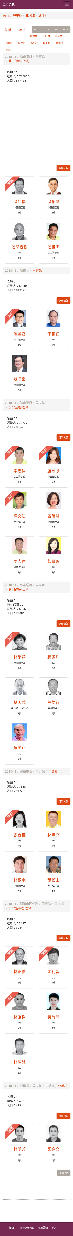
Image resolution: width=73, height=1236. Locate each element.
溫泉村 (9, 43)
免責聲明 (43, 1227)
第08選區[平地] (19, 61)
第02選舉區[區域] (20, 908)
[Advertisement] (36, 124)
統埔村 (43, 15)
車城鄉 (30, 15)
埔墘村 (46, 43)
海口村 (46, 36)
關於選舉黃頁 (27, 1227)
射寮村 (59, 43)
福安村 (21, 29)
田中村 (33, 36)
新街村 (34, 43)
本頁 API (64, 1172)
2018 (6, 15)
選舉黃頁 (9, 4)
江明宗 (12, 1227)
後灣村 (9, 49)
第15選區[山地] (19, 589)
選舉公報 (63, 168)
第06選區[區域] (19, 407)
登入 (54, 1227)
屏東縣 (17, 15)
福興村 (8, 29)
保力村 (21, 43)
